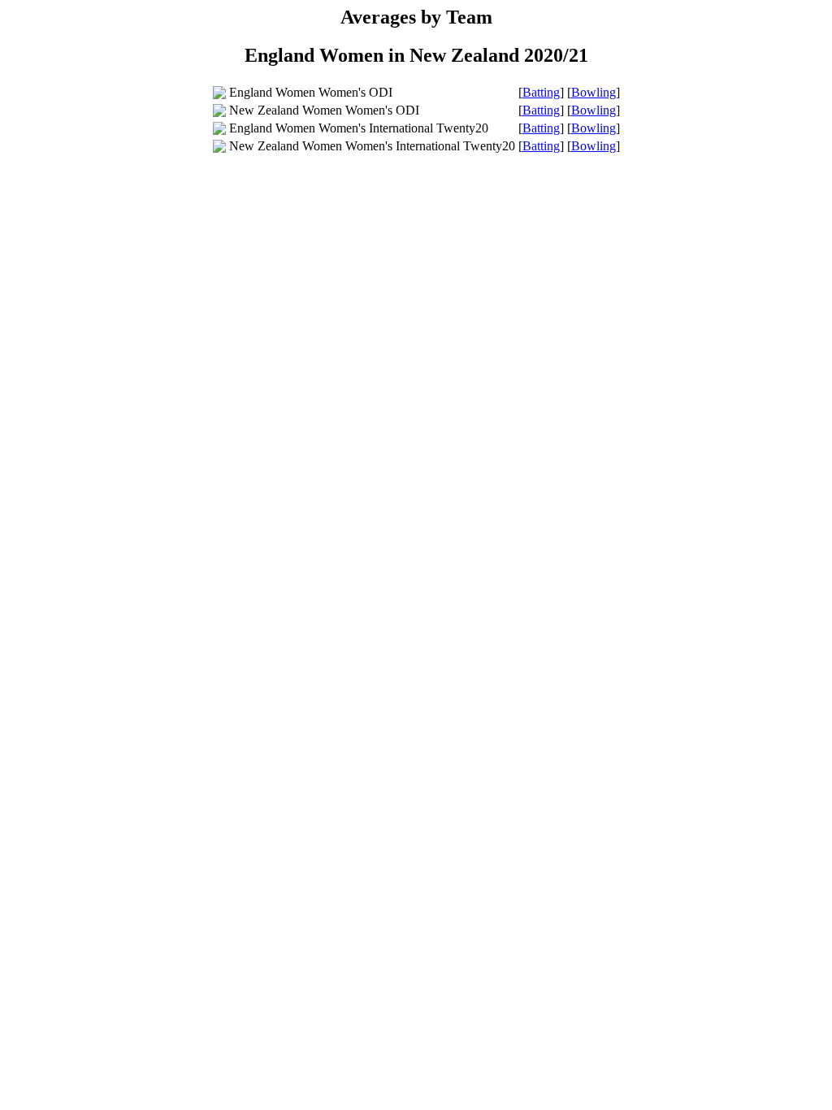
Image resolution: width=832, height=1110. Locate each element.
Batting (541, 92)
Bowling (593, 92)
